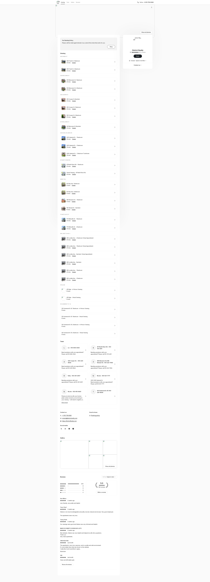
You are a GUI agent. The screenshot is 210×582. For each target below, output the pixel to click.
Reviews (78, 2)
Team (67, 2)
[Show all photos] (105, 21)
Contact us (137, 65)
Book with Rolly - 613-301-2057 (74, 379)
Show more (63, 551)
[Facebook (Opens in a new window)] (69, 428)
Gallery (72, 2)
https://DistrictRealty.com (69, 421)
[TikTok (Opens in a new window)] (73, 428)
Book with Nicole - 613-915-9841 (74, 396)
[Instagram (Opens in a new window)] (65, 428)
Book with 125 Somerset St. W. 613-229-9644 (103, 396)
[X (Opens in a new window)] (61, 428)
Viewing (63, 2)
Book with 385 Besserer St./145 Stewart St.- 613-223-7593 (103, 364)
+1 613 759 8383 (149, 2)
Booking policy (95, 415)
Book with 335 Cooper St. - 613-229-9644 (74, 364)
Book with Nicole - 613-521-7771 (103, 379)
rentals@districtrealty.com (69, 418)
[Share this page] (151, 7)
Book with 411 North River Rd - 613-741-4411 (103, 350)
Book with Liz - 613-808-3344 (74, 350)
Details (74, 62)
